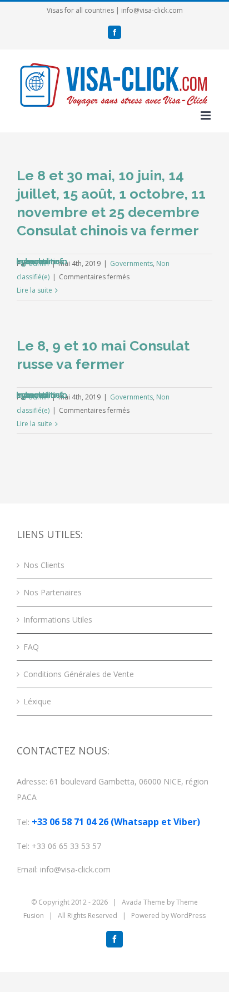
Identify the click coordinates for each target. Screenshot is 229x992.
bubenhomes (40, 261)
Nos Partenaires (52, 592)
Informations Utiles (57, 619)
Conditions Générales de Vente (78, 674)
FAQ (31, 646)
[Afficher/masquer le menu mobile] (206, 115)
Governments (131, 263)
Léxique (37, 701)
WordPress (188, 915)
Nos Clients (43, 565)
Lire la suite (34, 290)
